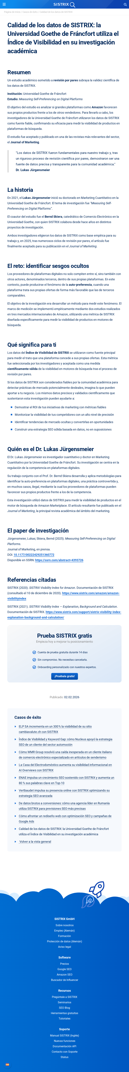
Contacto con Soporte (64, 1051)
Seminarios (64, 1002)
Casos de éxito (30, 12)
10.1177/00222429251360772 (34, 554)
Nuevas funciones (64, 1041)
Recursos (64, 990)
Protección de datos (64, 941)
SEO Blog (64, 1007)
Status (64, 1057)
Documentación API (64, 1046)
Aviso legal (64, 946)
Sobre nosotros (65, 925)
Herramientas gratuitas (64, 1013)
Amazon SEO (64, 974)
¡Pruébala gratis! (65, 676)
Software (64, 957)
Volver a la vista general (35, 841)
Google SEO (64, 969)
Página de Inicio (12, 12)
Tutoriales (64, 1018)
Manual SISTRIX (64, 1035)
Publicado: (56, 697)
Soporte (64, 1029)
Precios (64, 963)
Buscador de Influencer (64, 980)
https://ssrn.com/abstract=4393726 (59, 560)
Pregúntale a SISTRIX (64, 997)
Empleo (64, 930)
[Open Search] (125, 4)
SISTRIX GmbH (64, 919)
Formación (64, 936)
